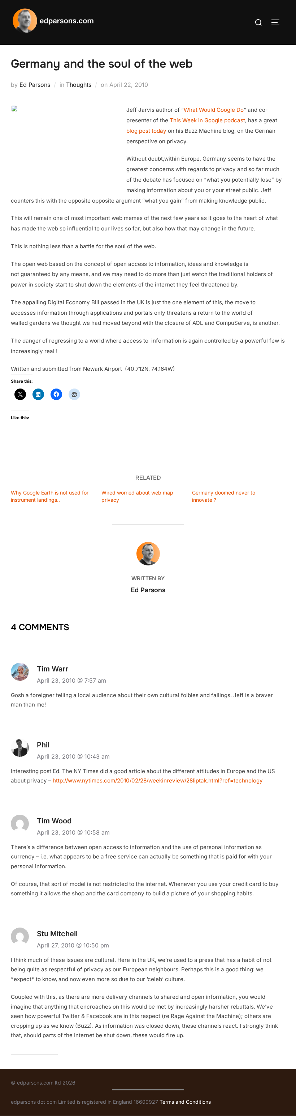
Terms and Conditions (185, 1102)
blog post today (146, 130)
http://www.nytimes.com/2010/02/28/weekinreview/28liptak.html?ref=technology (158, 780)
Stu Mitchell (57, 933)
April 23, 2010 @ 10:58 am (73, 832)
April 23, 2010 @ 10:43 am (73, 756)
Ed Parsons (34, 84)
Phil (43, 745)
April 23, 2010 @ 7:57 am (71, 680)
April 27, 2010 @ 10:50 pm (73, 945)
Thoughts (78, 84)
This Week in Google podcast (207, 120)
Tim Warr (52, 669)
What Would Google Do (214, 109)
